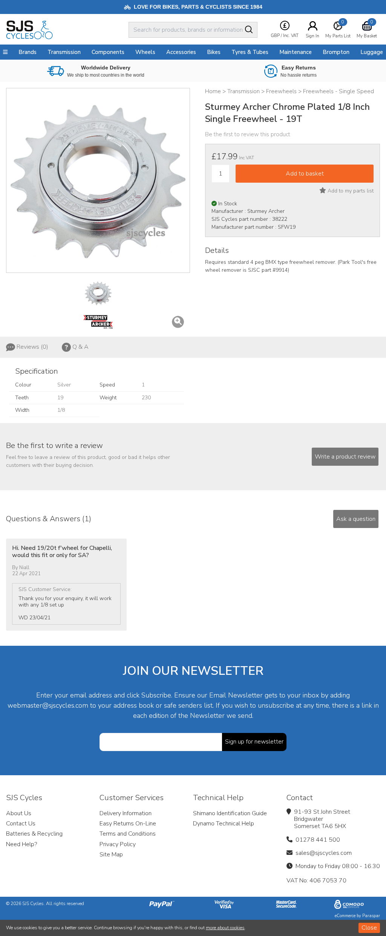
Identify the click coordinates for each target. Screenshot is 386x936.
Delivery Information (126, 813)
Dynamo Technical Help (223, 823)
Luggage (371, 52)
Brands (27, 52)
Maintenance (295, 52)
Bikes (214, 52)
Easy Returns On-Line (128, 823)
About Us (18, 813)
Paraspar (371, 916)
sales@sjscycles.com (324, 853)
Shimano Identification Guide (230, 813)
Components (108, 52)
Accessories (181, 52)
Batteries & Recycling (34, 834)
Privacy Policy (118, 844)
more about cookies (225, 928)
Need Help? (21, 844)
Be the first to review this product (247, 134)
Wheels (145, 52)
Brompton (336, 52)
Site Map (111, 854)
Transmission (64, 52)
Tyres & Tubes (249, 52)
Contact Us (20, 823)
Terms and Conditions (128, 834)
